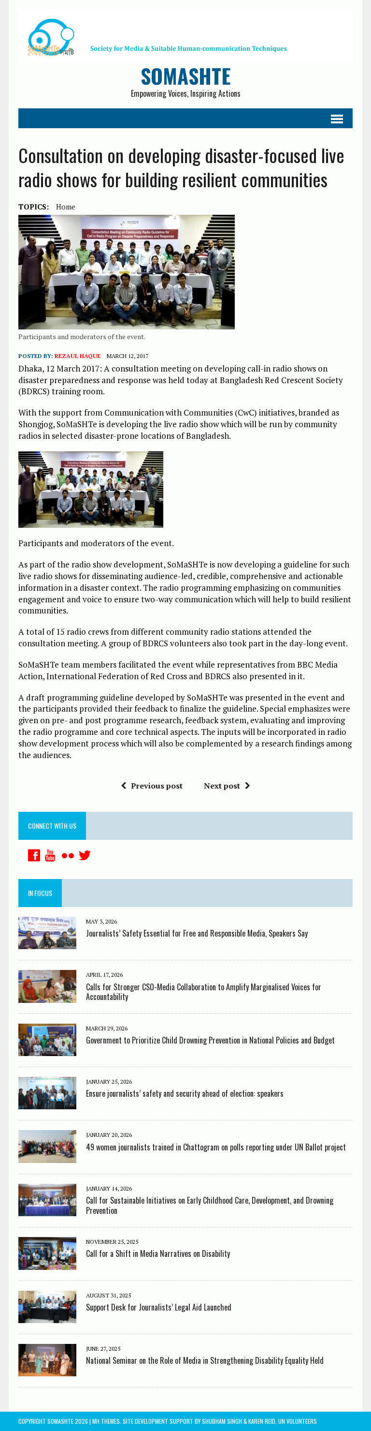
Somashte (60, 1421)
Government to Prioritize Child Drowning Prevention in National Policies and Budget (210, 1040)
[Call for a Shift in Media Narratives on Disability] (47, 1263)
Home (65, 206)
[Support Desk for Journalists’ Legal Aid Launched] (47, 1316)
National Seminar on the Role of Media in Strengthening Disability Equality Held (205, 1360)
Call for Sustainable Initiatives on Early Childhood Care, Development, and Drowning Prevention (209, 1205)
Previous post (157, 785)
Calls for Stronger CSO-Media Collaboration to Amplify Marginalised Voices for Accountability (203, 992)
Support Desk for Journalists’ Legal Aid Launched (158, 1307)
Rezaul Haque (77, 355)
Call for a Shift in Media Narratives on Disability (158, 1253)
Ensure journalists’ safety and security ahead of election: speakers (185, 1093)
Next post (222, 785)
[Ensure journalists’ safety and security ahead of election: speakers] (47, 1103)
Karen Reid (261, 1421)
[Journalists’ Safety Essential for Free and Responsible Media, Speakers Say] (47, 943)
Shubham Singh (222, 1421)
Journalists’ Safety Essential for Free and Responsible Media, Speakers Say (197, 933)
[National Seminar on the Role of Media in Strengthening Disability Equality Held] (47, 1370)
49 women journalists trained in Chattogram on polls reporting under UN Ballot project (216, 1147)
